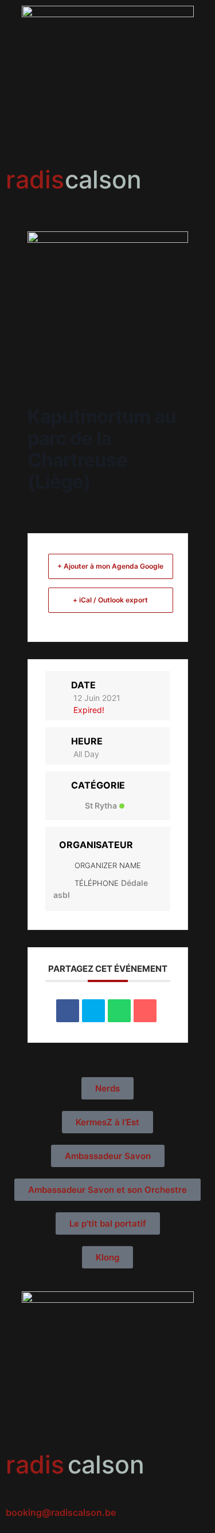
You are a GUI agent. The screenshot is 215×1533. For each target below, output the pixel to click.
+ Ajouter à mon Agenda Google (110, 566)
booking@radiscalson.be (61, 1512)
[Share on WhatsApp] (119, 1010)
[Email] (145, 1010)
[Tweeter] (93, 1010)
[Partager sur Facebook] (67, 1010)
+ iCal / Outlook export (110, 600)
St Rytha (101, 805)
